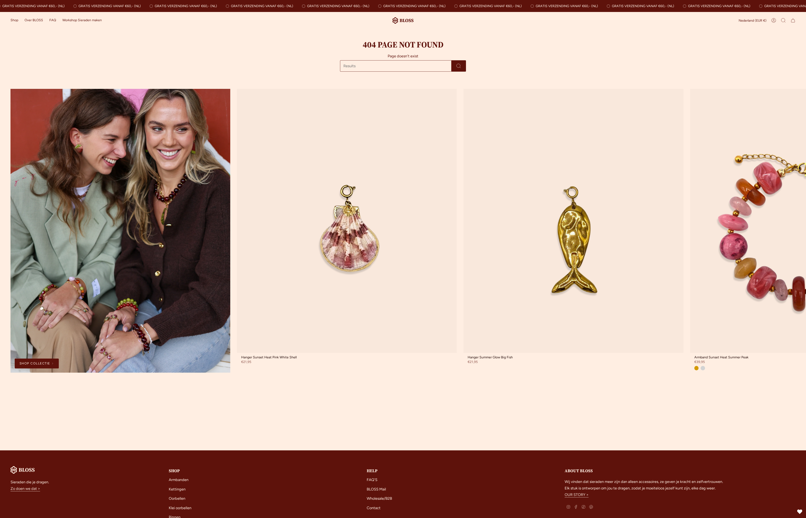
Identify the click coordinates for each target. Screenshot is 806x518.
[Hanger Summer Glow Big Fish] (573, 221)
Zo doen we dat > (25, 488)
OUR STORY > (577, 494)
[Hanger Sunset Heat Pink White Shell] (347, 221)
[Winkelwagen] (793, 20)
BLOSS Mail (376, 489)
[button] (14, 20)
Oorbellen (177, 498)
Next (800, 221)
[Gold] (696, 368)
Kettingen (177, 489)
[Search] (458, 66)
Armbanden (178, 479)
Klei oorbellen (180, 508)
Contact (374, 508)
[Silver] (703, 368)
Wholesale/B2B (379, 498)
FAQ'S (372, 479)
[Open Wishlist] (800, 511)
